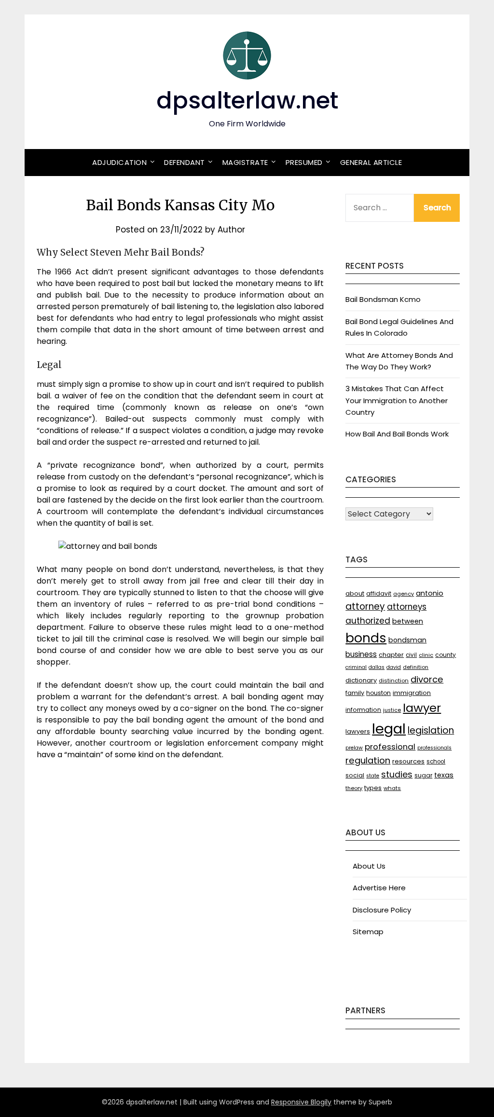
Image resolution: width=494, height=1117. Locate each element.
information (363, 710)
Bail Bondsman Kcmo (383, 299)
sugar (423, 775)
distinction (394, 680)
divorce (427, 679)
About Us (369, 866)
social (354, 775)
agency (403, 594)
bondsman (407, 640)
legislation (431, 730)
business (361, 654)
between (407, 621)
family (354, 693)
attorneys (406, 607)
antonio (429, 593)
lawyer (422, 708)
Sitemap (368, 931)
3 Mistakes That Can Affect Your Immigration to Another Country (396, 400)
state (372, 775)
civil (411, 655)
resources (408, 761)
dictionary (361, 680)
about (354, 593)
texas (443, 775)
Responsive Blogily (301, 1102)
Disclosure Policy (382, 910)
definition (415, 667)
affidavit (378, 593)
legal (389, 728)
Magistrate (245, 162)
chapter (391, 655)
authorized (367, 621)
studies (396, 774)
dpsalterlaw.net (247, 100)
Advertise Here (379, 888)
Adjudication (119, 162)
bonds (365, 638)
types (373, 787)
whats (392, 788)
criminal (356, 667)
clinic (426, 655)
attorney (365, 606)
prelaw (354, 747)
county (445, 655)
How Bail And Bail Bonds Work (397, 434)
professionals (434, 747)
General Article (371, 162)
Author (231, 229)
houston (378, 693)
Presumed (304, 162)
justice (392, 710)
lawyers (357, 731)
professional (390, 746)
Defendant (184, 162)
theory (353, 788)
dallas (376, 667)
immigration (412, 693)
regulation (367, 760)
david (393, 667)
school (435, 761)
